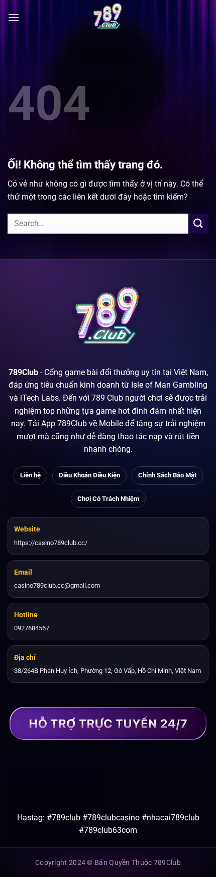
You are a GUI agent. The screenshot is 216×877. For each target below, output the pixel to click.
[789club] (108, 17)
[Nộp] (198, 223)
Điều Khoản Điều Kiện (89, 475)
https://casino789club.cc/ (50, 543)
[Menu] (14, 17)
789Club (23, 372)
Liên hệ (30, 475)
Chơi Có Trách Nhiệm (108, 498)
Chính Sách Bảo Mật (167, 475)
